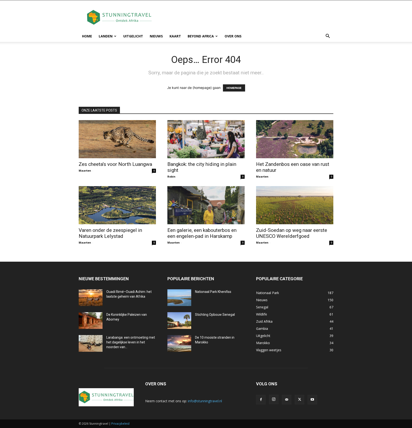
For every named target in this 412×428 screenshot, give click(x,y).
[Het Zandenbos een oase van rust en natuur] (294, 139)
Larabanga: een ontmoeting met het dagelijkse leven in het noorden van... (130, 342)
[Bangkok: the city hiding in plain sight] (206, 139)
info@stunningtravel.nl (205, 401)
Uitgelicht (133, 36)
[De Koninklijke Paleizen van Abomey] (91, 320)
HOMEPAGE (234, 88)
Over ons (233, 36)
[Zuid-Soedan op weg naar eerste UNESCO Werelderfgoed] (294, 205)
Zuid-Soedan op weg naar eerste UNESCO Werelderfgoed (291, 233)
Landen (106, 36)
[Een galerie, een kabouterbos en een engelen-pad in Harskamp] (206, 205)
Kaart (175, 36)
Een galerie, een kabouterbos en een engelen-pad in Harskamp (202, 233)
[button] (327, 36)
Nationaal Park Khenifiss (213, 292)
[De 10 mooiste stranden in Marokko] (179, 343)
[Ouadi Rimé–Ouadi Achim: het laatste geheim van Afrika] (91, 297)
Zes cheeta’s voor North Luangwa (115, 164)
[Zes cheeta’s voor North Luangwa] (117, 139)
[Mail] (286, 399)
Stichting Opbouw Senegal (215, 314)
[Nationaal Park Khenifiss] (179, 297)
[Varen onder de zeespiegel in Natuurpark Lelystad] (117, 205)
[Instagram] (273, 399)
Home (87, 36)
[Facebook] (261, 399)
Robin (171, 176)
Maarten (85, 170)
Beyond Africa (201, 36)
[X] (299, 399)
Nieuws (156, 36)
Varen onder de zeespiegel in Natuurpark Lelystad (110, 233)
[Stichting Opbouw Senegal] (179, 320)
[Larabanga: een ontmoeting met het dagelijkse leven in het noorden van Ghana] (91, 343)
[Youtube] (312, 399)
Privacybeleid (120, 424)
